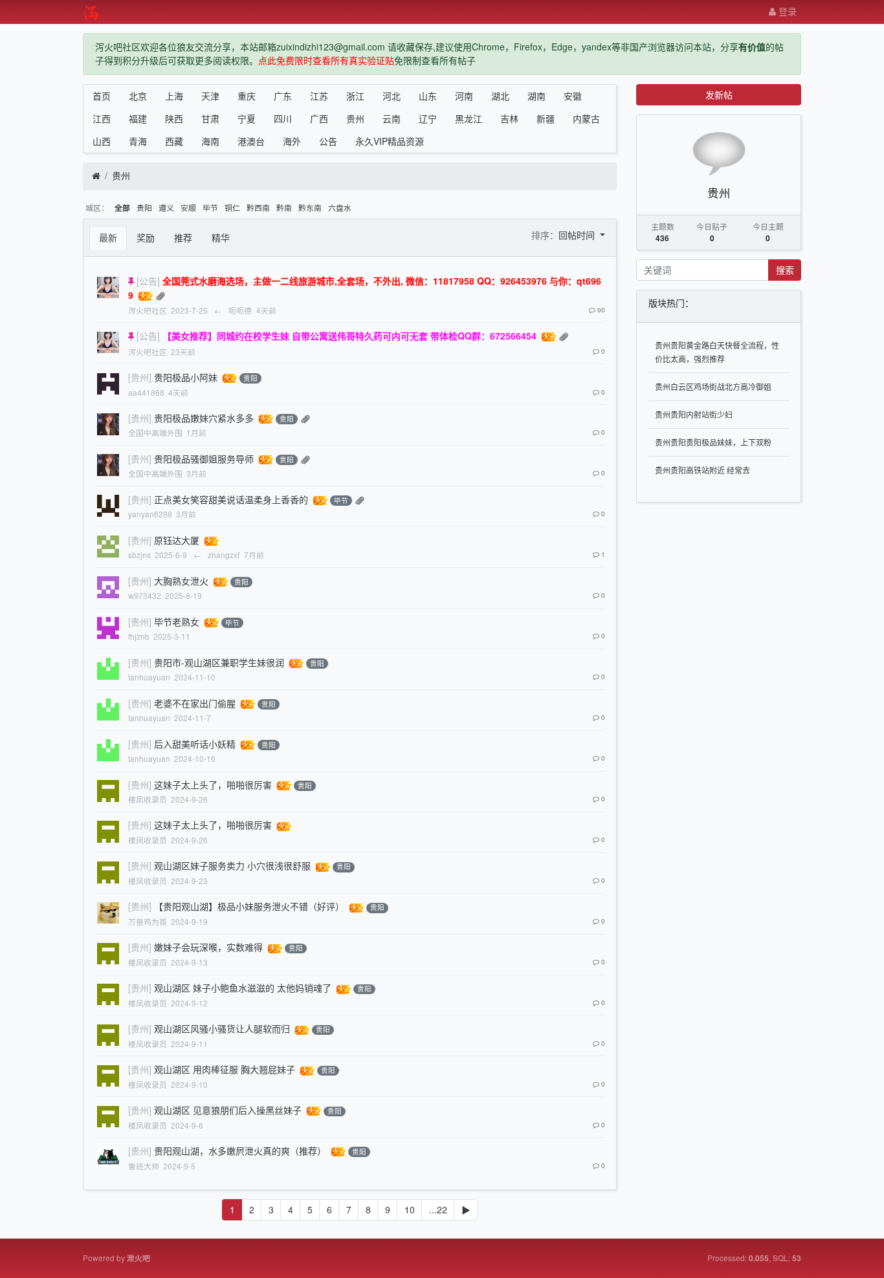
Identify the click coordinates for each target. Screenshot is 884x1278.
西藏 (174, 141)
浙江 (355, 95)
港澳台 (251, 141)
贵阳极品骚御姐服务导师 (204, 458)
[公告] (148, 280)
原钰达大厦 (176, 540)
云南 (391, 118)
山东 (428, 95)
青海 (138, 141)
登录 (786, 11)
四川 (283, 118)
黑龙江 (468, 118)
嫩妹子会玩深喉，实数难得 (208, 946)
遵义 (166, 207)
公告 (328, 141)
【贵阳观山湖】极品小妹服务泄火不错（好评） (249, 906)
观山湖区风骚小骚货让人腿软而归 (222, 1028)
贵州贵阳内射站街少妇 (694, 414)
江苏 (319, 95)
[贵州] (139, 377)
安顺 (188, 207)
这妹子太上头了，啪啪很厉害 (213, 784)
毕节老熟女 (176, 621)
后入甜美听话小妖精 (195, 743)
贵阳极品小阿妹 (185, 377)
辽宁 (428, 118)
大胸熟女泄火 (181, 580)
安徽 (573, 95)
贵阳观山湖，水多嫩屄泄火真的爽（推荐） (240, 1150)
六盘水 (339, 207)
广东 (283, 95)
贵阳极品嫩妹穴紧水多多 (204, 417)
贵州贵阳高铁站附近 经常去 (702, 469)
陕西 (174, 118)
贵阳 (144, 207)
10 (409, 1209)
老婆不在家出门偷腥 (195, 703)
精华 (221, 237)
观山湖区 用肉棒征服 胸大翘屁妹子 (224, 1069)
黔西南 (258, 207)
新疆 (545, 118)
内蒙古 (586, 118)
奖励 (146, 237)
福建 (138, 118)
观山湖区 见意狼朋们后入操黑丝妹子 (228, 1109)
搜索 (785, 269)
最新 (108, 237)
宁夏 (247, 118)
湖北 (500, 95)
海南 (210, 141)
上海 (174, 95)
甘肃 (210, 118)
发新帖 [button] (719, 94)
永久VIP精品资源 (389, 141)
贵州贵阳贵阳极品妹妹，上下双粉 (713, 442)
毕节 (210, 207)
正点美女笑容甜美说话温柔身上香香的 (231, 499)
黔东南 (310, 207)
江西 (102, 118)
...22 (438, 1209)
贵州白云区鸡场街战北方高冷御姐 (713, 386)
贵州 (355, 118)
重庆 (247, 95)
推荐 (183, 237)
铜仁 (232, 207)
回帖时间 (577, 234)
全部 (122, 207)
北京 (138, 95)
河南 (464, 95)
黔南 (284, 207)
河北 (391, 95)
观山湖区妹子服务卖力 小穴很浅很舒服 (232, 865)
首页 (102, 95)
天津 (210, 95)
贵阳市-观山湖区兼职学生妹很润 (219, 662)
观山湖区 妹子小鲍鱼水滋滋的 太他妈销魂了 (242, 987)
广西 (319, 118)
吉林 (509, 118)
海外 (292, 141)
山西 (102, 141)
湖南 (536, 95)
